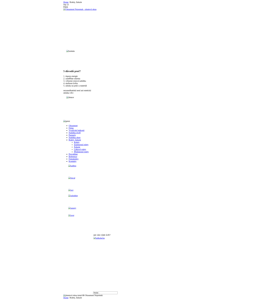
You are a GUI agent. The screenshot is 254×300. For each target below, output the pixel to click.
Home (66, 2)
